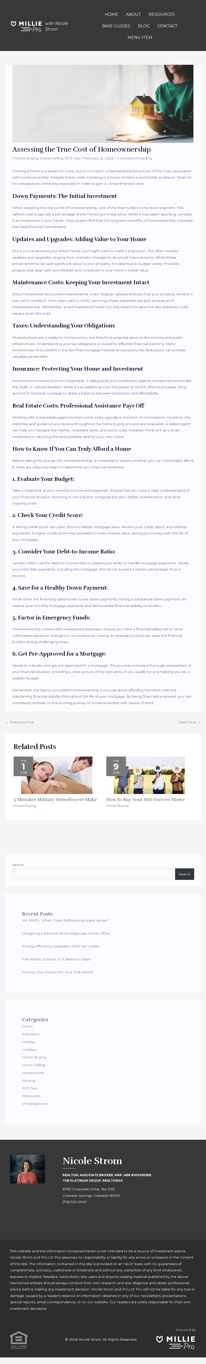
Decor (27, 1026)
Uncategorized (34, 1104)
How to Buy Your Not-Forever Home (145, 799)
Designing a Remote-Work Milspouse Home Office (66, 933)
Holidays (29, 1050)
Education (31, 1034)
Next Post (189, 722)
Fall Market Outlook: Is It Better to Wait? (56, 959)
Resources (31, 1096)
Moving (28, 1080)
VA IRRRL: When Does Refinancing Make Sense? (65, 920)
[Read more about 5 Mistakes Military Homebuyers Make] (57, 775)
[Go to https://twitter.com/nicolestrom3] (100, 1216)
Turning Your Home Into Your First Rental (57, 972)
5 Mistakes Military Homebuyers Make (55, 799)
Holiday (28, 1042)
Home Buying (26, 158)
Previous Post (20, 722)
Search (18, 865)
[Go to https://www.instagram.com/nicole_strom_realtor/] (77, 1216)
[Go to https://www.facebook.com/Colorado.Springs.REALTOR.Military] (66, 1216)
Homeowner (33, 1073)
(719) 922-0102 (74, 1202)
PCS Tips (72, 158)
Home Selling (51, 158)
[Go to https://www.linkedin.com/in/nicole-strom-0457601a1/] (89, 1216)
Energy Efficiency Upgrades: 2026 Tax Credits (60, 946)
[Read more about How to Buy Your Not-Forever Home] (149, 775)
